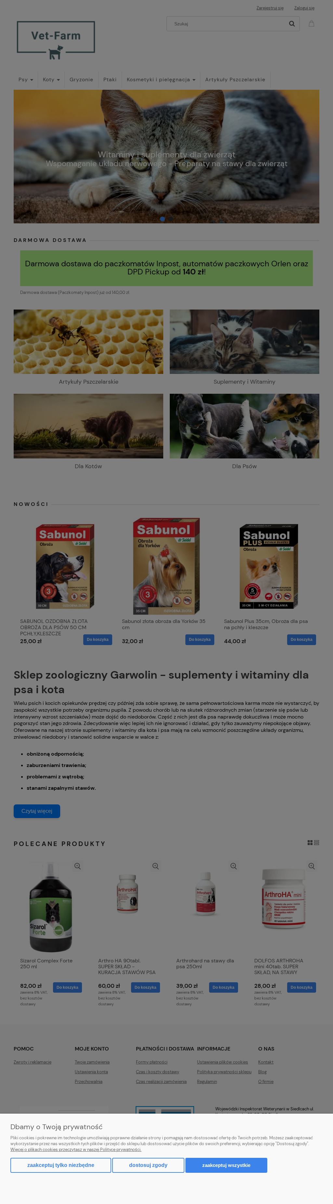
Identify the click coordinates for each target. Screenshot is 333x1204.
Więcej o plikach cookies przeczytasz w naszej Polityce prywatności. (75, 1149)
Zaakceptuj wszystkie (226, 1165)
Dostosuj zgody (148, 1165)
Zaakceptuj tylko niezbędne (60, 1165)
